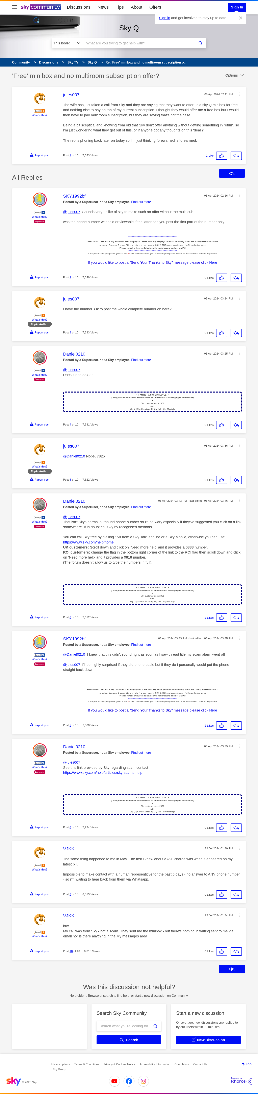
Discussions (79, 7)
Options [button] (231, 75)
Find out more (141, 202)
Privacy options (60, 1064)
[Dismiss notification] (240, 18)
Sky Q (129, 28)
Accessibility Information (155, 1064)
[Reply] (236, 156)
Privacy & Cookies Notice (119, 1064)
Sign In (237, 7)
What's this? (39, 115)
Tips (120, 7)
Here (213, 262)
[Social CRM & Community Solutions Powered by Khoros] (241, 1081)
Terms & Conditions (86, 1064)
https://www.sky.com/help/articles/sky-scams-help (102, 773)
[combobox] (138, 43)
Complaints (182, 1064)
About (136, 7)
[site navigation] (14, 7)
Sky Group (59, 1069)
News (103, 7)
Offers (155, 7)
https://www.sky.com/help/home (88, 542)
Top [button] (249, 1064)
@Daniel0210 (74, 456)
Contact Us (200, 1064)
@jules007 (71, 212)
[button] (239, 94)
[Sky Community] (41, 7)
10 (71, 951)
